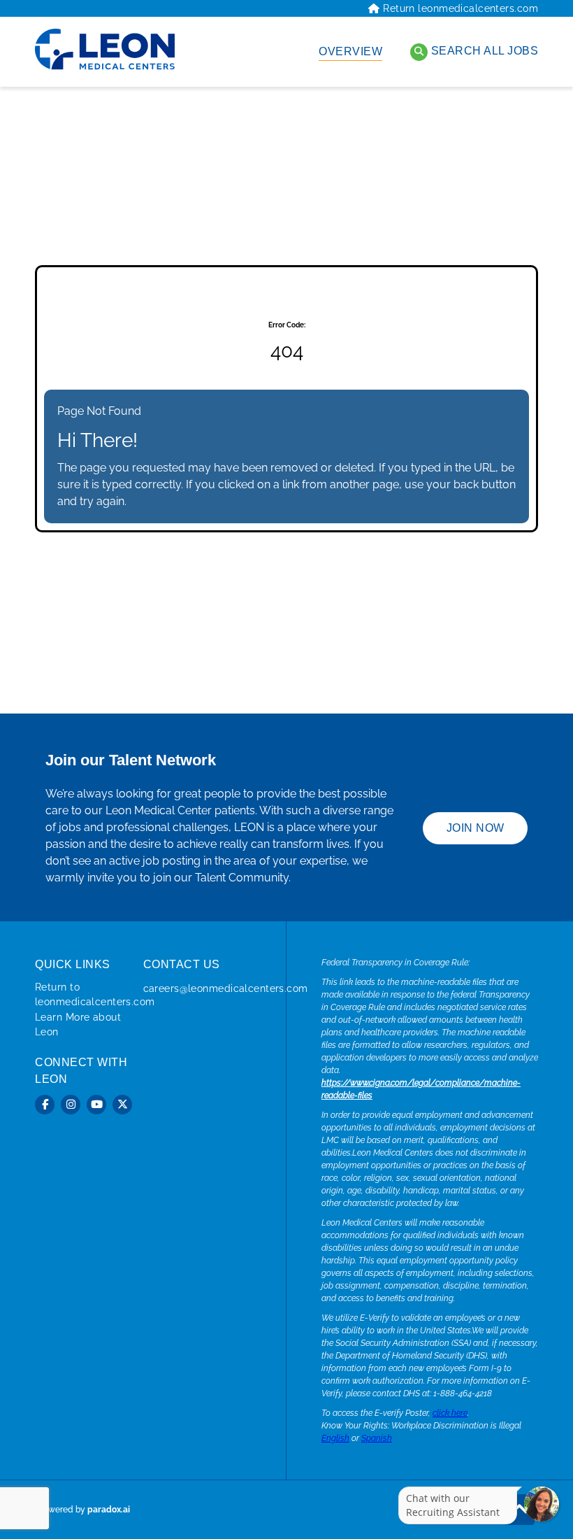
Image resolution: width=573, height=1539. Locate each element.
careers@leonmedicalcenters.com (225, 988)
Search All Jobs (483, 51)
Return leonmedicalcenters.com (460, 8)
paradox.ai (108, 1510)
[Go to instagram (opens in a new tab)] (70, 1104)
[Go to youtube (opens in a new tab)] (96, 1104)
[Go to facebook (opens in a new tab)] (45, 1104)
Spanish (376, 1438)
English (335, 1438)
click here (450, 1413)
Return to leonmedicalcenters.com (95, 994)
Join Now (476, 828)
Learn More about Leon (78, 1024)
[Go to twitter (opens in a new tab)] (122, 1104)
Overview (350, 51)
